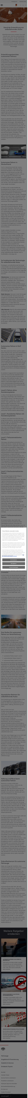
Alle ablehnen (13, 563)
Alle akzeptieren (13, 559)
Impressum (15, 556)
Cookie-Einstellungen (13, 567)
